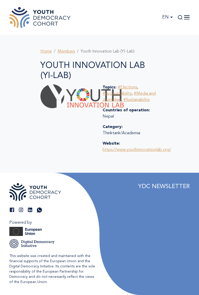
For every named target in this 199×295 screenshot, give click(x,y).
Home (46, 51)
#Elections (127, 87)
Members (66, 51)
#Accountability (117, 94)
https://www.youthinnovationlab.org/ (137, 150)
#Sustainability (136, 100)
